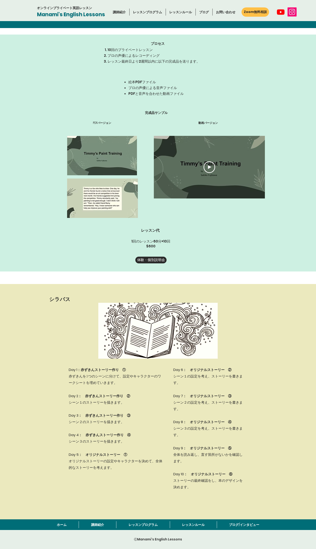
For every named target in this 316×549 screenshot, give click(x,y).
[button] (148, 12)
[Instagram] (292, 11)
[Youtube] (280, 11)
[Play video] (209, 167)
